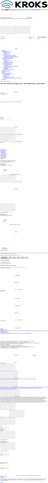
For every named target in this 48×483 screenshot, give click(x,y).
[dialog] (24, 225)
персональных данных (28, 475)
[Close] (7, 207)
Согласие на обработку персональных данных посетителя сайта (33, 479)
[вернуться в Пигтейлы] (7, 48)
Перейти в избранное (19, 134)
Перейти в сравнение (19, 141)
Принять (1, 482)
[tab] (4, 247)
